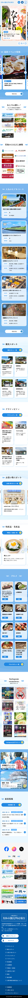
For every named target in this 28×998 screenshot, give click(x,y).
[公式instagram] (14, 849)
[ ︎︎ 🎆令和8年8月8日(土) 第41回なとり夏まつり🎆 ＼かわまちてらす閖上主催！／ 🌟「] (8, 718)
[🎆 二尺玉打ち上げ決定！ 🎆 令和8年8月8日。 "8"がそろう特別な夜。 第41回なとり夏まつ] (8, 731)
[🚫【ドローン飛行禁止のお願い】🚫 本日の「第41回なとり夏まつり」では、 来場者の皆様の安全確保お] (20, 693)
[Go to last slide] (19, 43)
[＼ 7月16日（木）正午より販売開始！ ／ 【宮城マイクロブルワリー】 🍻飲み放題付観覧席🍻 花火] (20, 706)
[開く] (25, 2)
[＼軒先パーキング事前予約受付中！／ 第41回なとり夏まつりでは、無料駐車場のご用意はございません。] (20, 731)
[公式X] (21, 849)
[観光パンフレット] (19, 2)
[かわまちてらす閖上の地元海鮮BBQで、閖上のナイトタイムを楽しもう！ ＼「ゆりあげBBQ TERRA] (8, 693)
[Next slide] (26, 43)
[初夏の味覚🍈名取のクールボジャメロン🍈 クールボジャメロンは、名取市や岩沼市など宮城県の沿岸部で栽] (20, 718)
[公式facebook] (6, 849)
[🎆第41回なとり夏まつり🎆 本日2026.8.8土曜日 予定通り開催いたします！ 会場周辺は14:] (8, 706)
